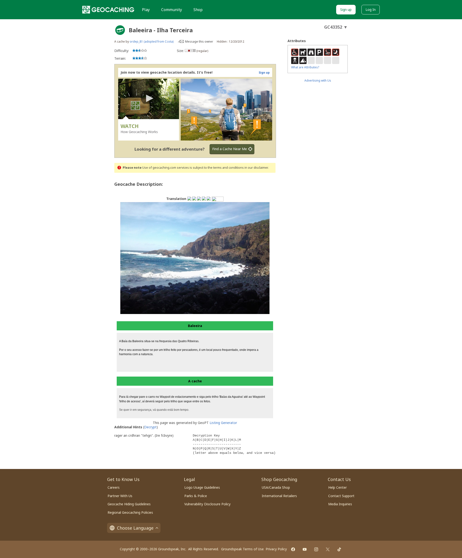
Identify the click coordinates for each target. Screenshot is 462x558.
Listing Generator (223, 422)
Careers (114, 487)
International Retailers (279, 496)
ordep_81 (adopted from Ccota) (151, 41)
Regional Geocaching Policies (130, 512)
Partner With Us (120, 496)
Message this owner (199, 41)
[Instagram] (316, 549)
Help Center (337, 487)
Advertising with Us (317, 80)
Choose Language (135, 528)
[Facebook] (293, 549)
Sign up (346, 9)
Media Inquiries (340, 504)
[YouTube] (305, 549)
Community (171, 9)
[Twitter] (328, 549)
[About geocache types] (120, 30)
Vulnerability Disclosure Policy (207, 504)
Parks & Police (195, 496)
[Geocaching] (108, 9)
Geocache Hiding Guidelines (129, 504)
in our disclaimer (256, 168)
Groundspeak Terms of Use (242, 549)
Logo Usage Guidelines (202, 487)
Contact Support (341, 496)
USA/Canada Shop (276, 487)
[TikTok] (339, 549)
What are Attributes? (305, 67)
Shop (198, 9)
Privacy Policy (276, 549)
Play (146, 9)
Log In (371, 9)
